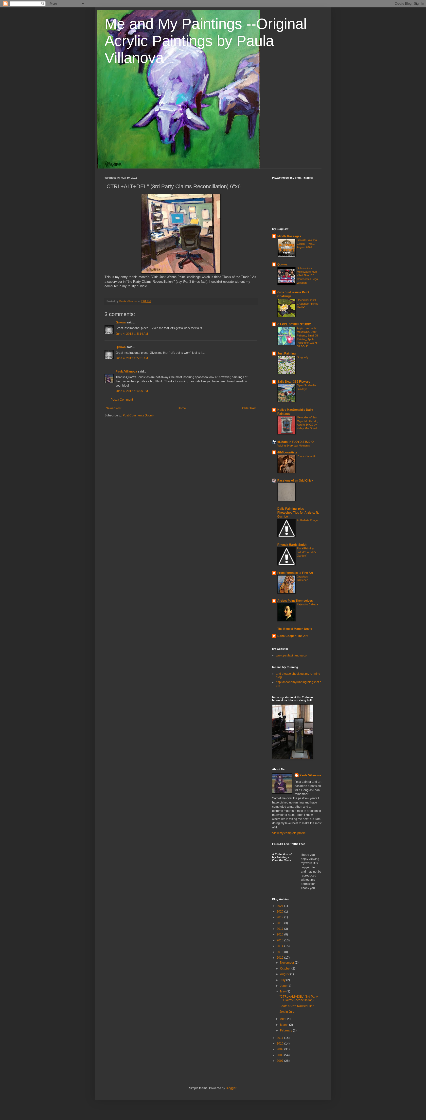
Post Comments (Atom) (138, 415)
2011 (280, 1038)
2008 (280, 1055)
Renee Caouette (306, 456)
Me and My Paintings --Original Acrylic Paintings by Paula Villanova (206, 41)
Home (182, 408)
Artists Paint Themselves (295, 600)
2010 (280, 1043)
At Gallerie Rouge (307, 520)
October (285, 968)
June (283, 986)
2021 (280, 906)
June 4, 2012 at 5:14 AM (132, 334)
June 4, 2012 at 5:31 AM (132, 358)
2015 (280, 940)
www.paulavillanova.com (292, 655)
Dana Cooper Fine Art (292, 636)
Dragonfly (302, 357)
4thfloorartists (287, 452)
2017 (280, 929)
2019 (280, 917)
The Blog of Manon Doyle (294, 629)
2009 (280, 1049)
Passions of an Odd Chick (295, 480)
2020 (280, 911)
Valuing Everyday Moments (293, 445)
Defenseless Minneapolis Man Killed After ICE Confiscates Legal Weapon (307, 275)
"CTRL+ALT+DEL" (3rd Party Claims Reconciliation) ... (299, 998)
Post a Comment (122, 399)
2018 (280, 923)
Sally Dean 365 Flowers (293, 381)
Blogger (231, 1088)
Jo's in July (287, 1011)
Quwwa (121, 322)
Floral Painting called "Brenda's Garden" (306, 552)
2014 (280, 946)
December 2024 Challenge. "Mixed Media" (307, 304)
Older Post (249, 408)
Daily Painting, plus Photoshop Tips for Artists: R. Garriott (298, 512)
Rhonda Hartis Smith (291, 544)
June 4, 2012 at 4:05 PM (132, 391)
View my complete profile (289, 833)
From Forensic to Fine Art (295, 573)
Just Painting (286, 353)
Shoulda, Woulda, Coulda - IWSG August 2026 (307, 244)
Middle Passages (289, 236)
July (283, 980)
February (286, 1030)
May (283, 991)
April (283, 1019)
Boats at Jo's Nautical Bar (297, 1006)
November (287, 962)
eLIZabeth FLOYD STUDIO (295, 442)
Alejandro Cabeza (307, 604)
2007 (280, 1061)
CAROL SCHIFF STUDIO (294, 324)
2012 (280, 957)
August (285, 974)
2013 (280, 952)
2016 (280, 934)
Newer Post (113, 408)
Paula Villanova (126, 371)
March (284, 1025)
